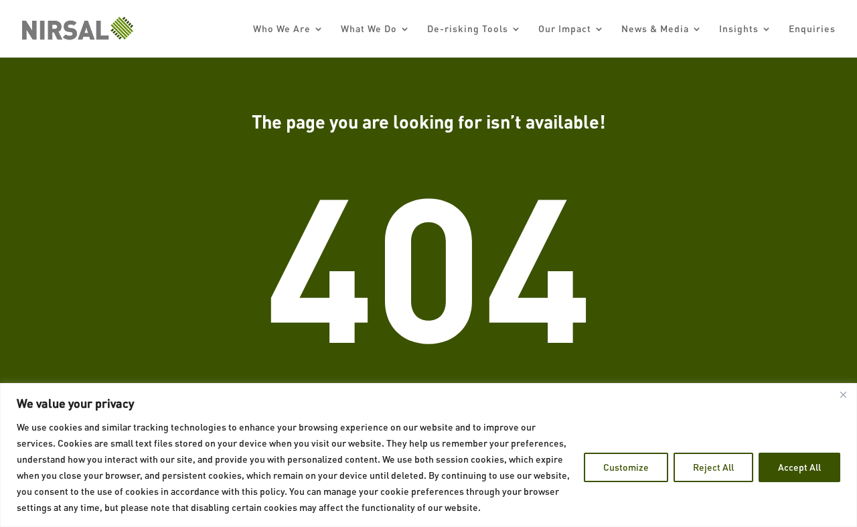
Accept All (799, 467)
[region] (428, 455)
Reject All (713, 467)
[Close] (843, 394)
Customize (626, 467)
